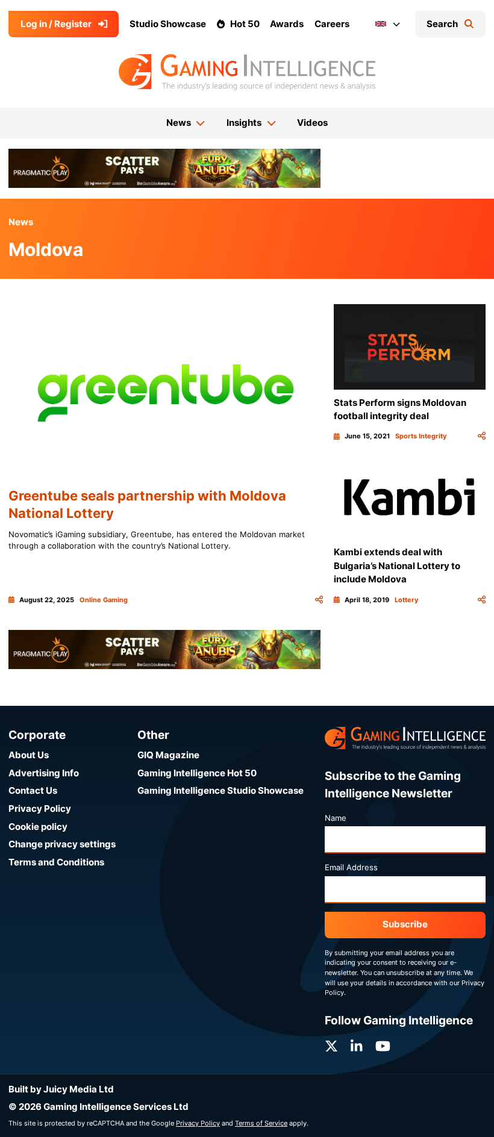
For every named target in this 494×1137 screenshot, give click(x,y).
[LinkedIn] (356, 1046)
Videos (312, 122)
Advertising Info (43, 773)
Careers (331, 24)
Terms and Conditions (56, 862)
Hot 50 (245, 24)
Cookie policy (37, 826)
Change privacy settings (62, 844)
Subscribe (405, 924)
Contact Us (32, 790)
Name (335, 818)
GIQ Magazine (168, 755)
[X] (331, 1046)
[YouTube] (382, 1046)
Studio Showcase (168, 24)
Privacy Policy (39, 808)
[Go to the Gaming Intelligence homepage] (247, 72)
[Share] (319, 600)
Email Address (351, 867)
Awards (287, 24)
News (20, 222)
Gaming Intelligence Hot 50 (197, 773)
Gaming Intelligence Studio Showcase (220, 790)
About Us (28, 755)
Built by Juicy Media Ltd (61, 1089)
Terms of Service (261, 1123)
